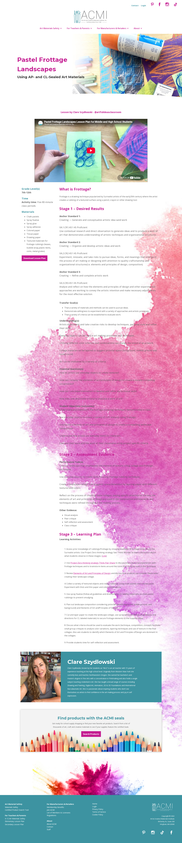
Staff (49, 829)
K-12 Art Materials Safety (15, 818)
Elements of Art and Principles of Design (92, 573)
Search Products (91, 734)
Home (94, 804)
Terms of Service (99, 812)
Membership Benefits (55, 807)
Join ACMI (51, 810)
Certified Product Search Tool (17, 810)
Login (94, 806)
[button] (50, 28)
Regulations (51, 815)
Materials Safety (11, 807)
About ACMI (51, 824)
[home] (91, 16)
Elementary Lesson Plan (14, 821)
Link (104, 556)
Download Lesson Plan (35, 258)
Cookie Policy (97, 814)
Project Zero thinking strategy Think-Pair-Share (92, 563)
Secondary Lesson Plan (14, 824)
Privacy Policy (97, 809)
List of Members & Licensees (58, 812)
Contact (50, 827)
